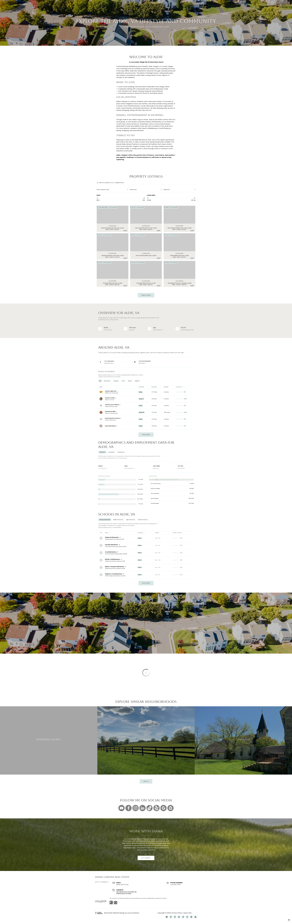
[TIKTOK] (183, 916)
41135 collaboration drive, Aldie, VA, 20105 (115, 546)
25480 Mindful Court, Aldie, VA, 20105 (114, 539)
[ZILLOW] (195, 916)
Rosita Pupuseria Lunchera (112, 418)
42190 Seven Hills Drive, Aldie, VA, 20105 (115, 561)
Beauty (130, 381)
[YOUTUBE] (166, 916)
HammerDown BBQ (110, 411)
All (101, 381)
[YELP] (187, 916)
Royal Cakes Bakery (110, 426)
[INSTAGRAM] (174, 916)
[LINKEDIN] (179, 916)
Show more (146, 434)
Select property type (103, 189)
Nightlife (138, 381)
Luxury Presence (133, 913)
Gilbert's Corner (109, 399)
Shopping (116, 381)
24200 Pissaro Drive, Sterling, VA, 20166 (115, 568)
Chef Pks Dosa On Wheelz (112, 404)
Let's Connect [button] (146, 858)
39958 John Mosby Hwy (111, 393)
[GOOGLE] (191, 916)
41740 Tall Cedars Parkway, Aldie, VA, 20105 (116, 553)
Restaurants (108, 381)
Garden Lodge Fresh (110, 391)
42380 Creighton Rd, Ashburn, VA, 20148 (115, 575)
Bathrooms (133, 189)
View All (146, 781)
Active (124, 381)
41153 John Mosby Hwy (111, 413)
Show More (146, 583)
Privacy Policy (177, 913)
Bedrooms (167, 189)
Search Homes (146, 295)
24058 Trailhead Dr (110, 420)
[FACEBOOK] (170, 916)
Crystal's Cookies (110, 398)
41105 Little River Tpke (111, 406)
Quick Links (188, 913)
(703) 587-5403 (175, 884)
